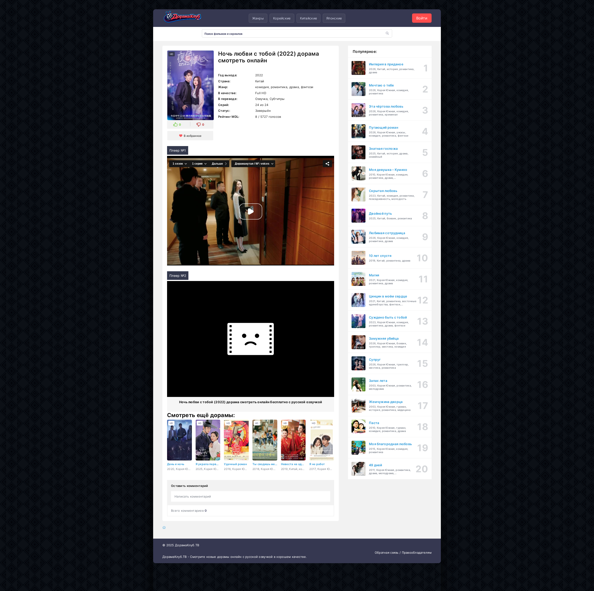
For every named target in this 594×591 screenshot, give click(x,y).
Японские (334, 18)
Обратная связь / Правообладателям (403, 552)
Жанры (258, 18)
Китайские (308, 18)
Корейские (282, 18)
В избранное (192, 135)
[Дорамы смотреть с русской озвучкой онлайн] (185, 18)
